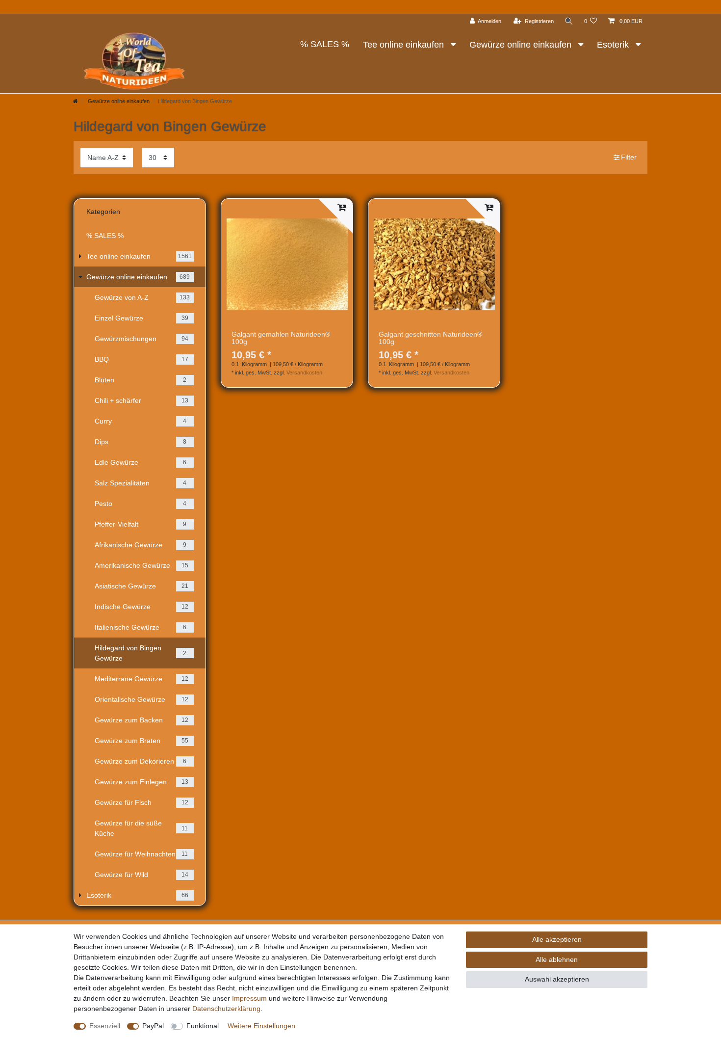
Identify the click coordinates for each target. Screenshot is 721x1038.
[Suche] (569, 21)
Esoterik (614, 45)
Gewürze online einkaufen (521, 45)
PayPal (153, 1026)
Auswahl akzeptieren (557, 979)
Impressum (249, 998)
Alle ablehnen (557, 959)
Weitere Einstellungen (261, 1026)
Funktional (202, 1026)
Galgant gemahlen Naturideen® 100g (281, 338)
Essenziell (104, 1026)
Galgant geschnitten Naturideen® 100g (430, 338)
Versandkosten (304, 372)
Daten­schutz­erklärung (226, 1008)
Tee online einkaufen (404, 45)
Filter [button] (629, 157)
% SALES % (324, 44)
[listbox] (287, 264)
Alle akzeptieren (557, 939)
